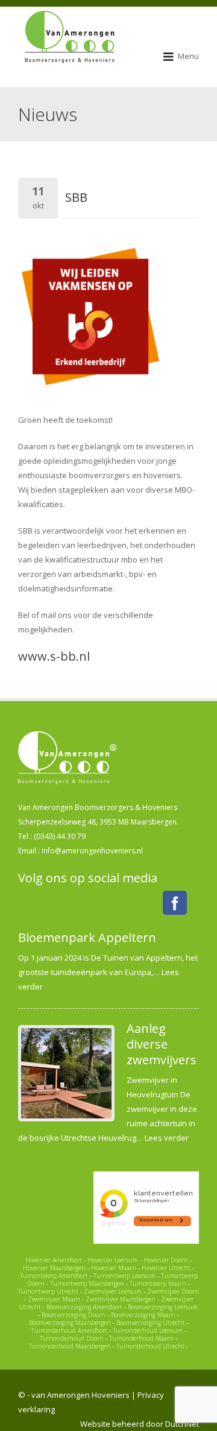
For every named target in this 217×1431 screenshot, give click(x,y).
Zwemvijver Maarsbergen (121, 1299)
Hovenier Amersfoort (53, 1260)
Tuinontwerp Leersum (124, 1275)
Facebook (175, 903)
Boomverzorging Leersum (163, 1307)
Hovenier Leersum (112, 1260)
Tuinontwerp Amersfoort (54, 1275)
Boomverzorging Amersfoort (84, 1307)
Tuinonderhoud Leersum (148, 1330)
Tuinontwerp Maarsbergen (87, 1283)
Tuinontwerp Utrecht (48, 1291)
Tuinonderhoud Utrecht (150, 1346)
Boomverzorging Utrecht (150, 1322)
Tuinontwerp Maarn (158, 1283)
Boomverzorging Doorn (73, 1315)
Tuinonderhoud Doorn (72, 1338)
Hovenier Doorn (165, 1260)
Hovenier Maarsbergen (54, 1268)
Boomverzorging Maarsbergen (70, 1322)
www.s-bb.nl (54, 656)
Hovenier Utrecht (166, 1268)
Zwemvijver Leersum (113, 1291)
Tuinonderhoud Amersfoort (69, 1330)
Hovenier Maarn (113, 1268)
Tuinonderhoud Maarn (141, 1338)
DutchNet (182, 1423)
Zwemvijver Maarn (54, 1299)
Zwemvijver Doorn (173, 1291)
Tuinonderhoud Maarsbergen (70, 1346)
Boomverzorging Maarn (143, 1315)
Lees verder (167, 1137)
